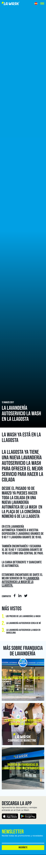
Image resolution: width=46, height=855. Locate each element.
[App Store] (10, 816)
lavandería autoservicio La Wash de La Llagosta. (20, 582)
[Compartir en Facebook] (15, 596)
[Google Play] (28, 816)
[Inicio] (11, 4)
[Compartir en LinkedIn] (19, 596)
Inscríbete (23, 847)
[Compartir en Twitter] (25, 596)
